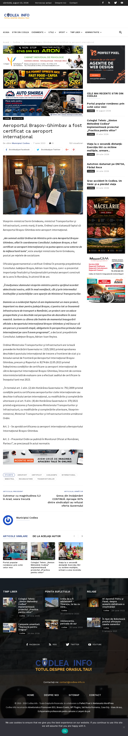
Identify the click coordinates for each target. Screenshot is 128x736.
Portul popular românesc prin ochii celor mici (13, 565)
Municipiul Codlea (21, 143)
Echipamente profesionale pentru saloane (56, 711)
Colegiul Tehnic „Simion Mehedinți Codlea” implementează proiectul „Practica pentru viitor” (42, 567)
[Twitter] (115, 3)
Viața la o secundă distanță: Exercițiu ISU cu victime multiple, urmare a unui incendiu (70, 566)
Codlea (7, 118)
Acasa (6, 32)
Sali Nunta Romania (91, 707)
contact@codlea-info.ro (72, 682)
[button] (120, 32)
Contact (73, 3)
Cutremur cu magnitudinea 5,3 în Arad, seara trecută (22, 497)
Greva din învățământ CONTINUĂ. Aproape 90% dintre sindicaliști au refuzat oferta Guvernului (65, 500)
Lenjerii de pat (84, 711)
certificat (37, 475)
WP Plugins (75, 707)
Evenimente (38, 32)
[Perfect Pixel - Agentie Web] (106, 82)
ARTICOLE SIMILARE (15, 536)
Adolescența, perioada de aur (68, 622)
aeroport (22, 475)
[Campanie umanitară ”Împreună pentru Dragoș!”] (9, 627)
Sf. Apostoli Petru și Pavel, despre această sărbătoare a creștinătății (113, 603)
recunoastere (26, 479)
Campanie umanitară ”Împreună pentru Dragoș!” (29, 627)
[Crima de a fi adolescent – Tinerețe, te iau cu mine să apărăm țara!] (51, 602)
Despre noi (60, 3)
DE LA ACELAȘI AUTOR (47, 536)
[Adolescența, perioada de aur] (51, 624)
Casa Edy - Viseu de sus (111, 707)
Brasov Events (63, 707)
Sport (62, 32)
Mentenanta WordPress (103, 703)
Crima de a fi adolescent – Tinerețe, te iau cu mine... (70, 603)
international (69, 475)
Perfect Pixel (84, 703)
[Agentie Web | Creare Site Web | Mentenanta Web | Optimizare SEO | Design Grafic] (43, 467)
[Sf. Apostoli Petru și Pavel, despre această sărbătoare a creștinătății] (93, 602)
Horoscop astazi (43, 3)
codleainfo (51, 475)
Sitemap (74, 695)
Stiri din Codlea (20, 32)
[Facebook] (103, 3)
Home (30, 695)
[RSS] (109, 3)
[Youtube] (122, 3)
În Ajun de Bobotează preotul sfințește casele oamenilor (113, 622)
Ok (64, 731)
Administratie (92, 32)
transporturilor (45, 479)
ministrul (9, 479)
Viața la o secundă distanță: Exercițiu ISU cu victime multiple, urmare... (104, 147)
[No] (124, 727)
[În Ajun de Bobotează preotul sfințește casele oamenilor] (93, 622)
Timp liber (75, 32)
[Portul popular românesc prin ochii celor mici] (15, 551)
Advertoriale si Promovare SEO (42, 707)
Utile (51, 32)
